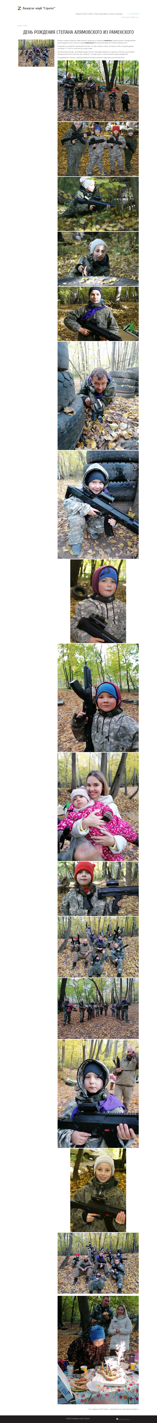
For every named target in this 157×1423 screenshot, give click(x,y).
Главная (86, 8)
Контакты (130, 8)
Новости (97, 8)
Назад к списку (22, 25)
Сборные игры (110, 8)
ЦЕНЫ (121, 8)
